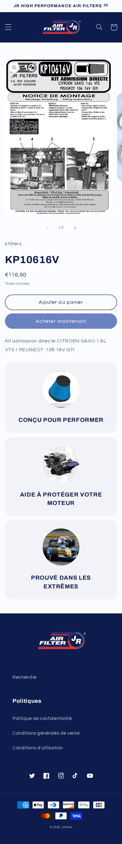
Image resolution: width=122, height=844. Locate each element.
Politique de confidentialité (42, 718)
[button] (8, 27)
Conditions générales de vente (46, 733)
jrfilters (67, 827)
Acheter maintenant (61, 321)
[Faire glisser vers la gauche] (47, 228)
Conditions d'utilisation (38, 748)
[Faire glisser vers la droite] (75, 228)
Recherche (25, 677)
